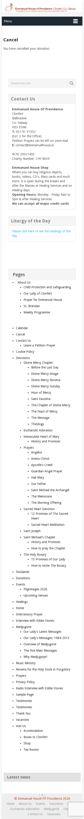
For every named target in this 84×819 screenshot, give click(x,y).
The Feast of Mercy (44, 411)
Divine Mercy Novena (45, 380)
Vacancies (22, 719)
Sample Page (25, 694)
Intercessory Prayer (29, 614)
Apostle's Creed (41, 465)
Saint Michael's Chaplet (39, 537)
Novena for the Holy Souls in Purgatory (43, 669)
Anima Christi (40, 458)
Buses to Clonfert (35, 737)
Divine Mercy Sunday (45, 386)
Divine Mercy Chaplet (38, 362)
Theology (37, 424)
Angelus (36, 452)
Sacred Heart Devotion (39, 509)
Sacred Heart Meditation (48, 524)
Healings (22, 602)
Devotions (23, 358)
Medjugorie (23, 627)
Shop (27, 743)
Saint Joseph (32, 531)
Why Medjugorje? (35, 657)
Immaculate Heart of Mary (41, 436)
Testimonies (24, 701)
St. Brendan (32, 306)
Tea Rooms (31, 749)
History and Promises (45, 441)
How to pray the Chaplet (48, 548)
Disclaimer (23, 572)
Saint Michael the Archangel (50, 490)
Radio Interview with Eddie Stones (39, 688)
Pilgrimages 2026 (35, 589)
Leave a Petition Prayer (39, 345)
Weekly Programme (37, 312)
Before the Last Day (44, 367)
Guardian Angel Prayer (46, 471)
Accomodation (33, 730)
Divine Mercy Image (44, 373)
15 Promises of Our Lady (48, 559)
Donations (23, 578)
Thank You (23, 713)
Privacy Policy (25, 682)
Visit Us (21, 726)
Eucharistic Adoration (38, 430)
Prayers (29, 447)
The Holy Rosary (35, 554)
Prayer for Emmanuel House (43, 300)
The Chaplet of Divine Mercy (50, 405)
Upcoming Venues (36, 595)
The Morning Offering (46, 502)
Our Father (38, 484)
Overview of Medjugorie (40, 644)
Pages (19, 274)
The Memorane (41, 496)
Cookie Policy (25, 351)
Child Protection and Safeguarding (47, 287)
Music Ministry (26, 663)
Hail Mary (37, 477)
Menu (8, 21)
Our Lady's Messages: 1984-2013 (46, 638)
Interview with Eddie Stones (35, 620)
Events (20, 584)
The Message (40, 417)
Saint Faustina (40, 399)
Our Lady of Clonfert (38, 293)
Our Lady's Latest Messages (42, 631)
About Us (24, 282)
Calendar (22, 328)
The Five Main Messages (40, 650)
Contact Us (23, 340)
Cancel (20, 334)
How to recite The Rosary (48, 565)
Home (20, 608)
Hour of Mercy (41, 392)
